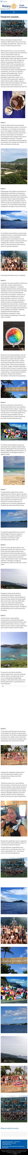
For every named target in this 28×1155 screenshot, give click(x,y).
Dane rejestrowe (7, 1141)
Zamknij (15, 1153)
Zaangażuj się (6, 1144)
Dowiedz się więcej (17, 1152)
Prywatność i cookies (9, 1143)
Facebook (4, 1)
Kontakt (17, 1141)
